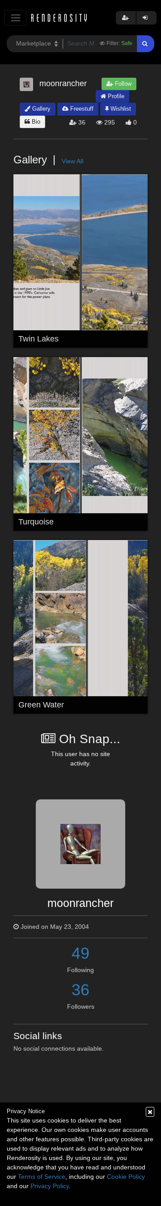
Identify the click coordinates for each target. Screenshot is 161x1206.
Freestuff (80, 108)
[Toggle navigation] (15, 17)
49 (80, 953)
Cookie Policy (126, 1176)
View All (72, 161)
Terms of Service (41, 1176)
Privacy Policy (49, 1185)
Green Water (41, 704)
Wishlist (120, 108)
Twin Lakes (38, 338)
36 (80, 990)
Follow (122, 83)
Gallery (40, 108)
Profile (115, 96)
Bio (35, 121)
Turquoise (36, 521)
